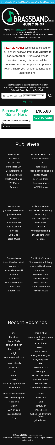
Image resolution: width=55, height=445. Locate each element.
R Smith (14, 274)
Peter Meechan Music (14, 262)
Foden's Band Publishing (40, 170)
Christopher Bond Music (41, 154)
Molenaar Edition (40, 206)
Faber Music (41, 166)
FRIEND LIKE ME (14, 345)
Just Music (14, 218)
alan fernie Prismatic (40, 387)
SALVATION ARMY (40, 375)
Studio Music (14, 286)
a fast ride (41, 397)
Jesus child (14, 367)
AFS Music (14, 158)
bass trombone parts (14, 397)
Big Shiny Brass (14, 174)
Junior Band (35, 87)
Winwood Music (40, 274)
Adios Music (14, 154)
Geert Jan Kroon (40, 179)
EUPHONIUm (14, 409)
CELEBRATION (40, 383)
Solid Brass (14, 278)
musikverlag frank (40, 218)
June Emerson (14, 214)
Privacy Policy (27, 437)
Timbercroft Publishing (40, 262)
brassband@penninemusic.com (27, 37)
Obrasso (41, 226)
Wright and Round (41, 286)
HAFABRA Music (40, 187)
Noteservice (40, 222)
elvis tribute (40, 343)
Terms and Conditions (11, 437)
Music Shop (40, 214)
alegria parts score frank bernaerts (40, 338)
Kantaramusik (14, 222)
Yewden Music (41, 290)
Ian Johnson (14, 206)
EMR (40, 162)
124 (40, 363)
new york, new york (40, 355)
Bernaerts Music (14, 170)
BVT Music (14, 183)
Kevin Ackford (14, 226)
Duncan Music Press (41, 158)
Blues (14, 375)
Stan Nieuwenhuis (14, 282)
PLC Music (14, 266)
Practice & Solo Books (35, 90)
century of (41, 405)
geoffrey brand (40, 379)
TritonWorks (40, 270)
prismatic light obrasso (14, 383)
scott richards (14, 363)
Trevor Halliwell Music (40, 266)
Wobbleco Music (41, 278)
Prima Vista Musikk (14, 270)
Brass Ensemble (21, 87)
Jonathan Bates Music (14, 210)
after (14, 333)
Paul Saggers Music (40, 234)
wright (14, 353)
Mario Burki (14, 341)
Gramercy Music (41, 183)
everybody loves (40, 359)
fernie (41, 393)
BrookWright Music (14, 179)
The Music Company (41, 258)
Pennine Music (14, 258)
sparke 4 (14, 379)
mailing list (20, 29)
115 (14, 418)
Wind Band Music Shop (44, 2)
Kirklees (14, 230)
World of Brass (40, 282)
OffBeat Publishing (40, 230)
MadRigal (40, 371)
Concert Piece (40, 351)
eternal (40, 347)
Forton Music (40, 174)
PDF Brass (40, 238)
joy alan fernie (14, 413)
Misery (14, 405)
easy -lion (14, 401)
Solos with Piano (17, 90)
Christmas (14, 337)
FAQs (36, 437)
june (40, 401)
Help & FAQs (27, 101)
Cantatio (14, 187)
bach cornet (14, 349)
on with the (14, 387)
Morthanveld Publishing (41, 210)
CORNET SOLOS (40, 367)
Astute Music (14, 162)
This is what (40, 333)
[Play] (3, 126)
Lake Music (14, 234)
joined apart (41, 420)
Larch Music (14, 238)
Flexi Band (46, 87)
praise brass (40, 409)
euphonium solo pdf (14, 357)
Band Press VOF (14, 166)
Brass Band (8, 87)
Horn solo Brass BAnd (14, 393)
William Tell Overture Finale (40, 415)
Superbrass (14, 290)
